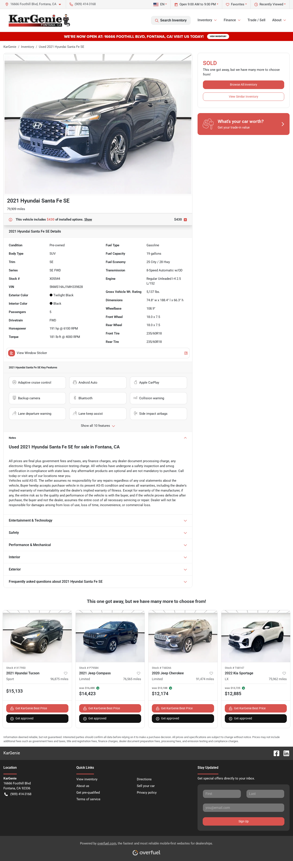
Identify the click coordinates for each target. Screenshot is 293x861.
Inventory (27, 47)
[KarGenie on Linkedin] (285, 753)
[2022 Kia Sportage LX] (255, 636)
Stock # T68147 (234, 667)
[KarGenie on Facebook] (275, 753)
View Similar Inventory (243, 96)
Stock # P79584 (88, 667)
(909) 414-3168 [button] (85, 4)
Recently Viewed (271, 4)
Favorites (237, 4)
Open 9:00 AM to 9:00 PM (198, 4)
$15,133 (14, 691)
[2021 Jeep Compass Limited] (110, 636)
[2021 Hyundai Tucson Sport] (37, 636)
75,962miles (278, 679)
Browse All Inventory (243, 84)
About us (82, 786)
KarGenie (9, 47)
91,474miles (205, 679)
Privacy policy (147, 792)
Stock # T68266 (161, 667)
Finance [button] (230, 20)
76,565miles (132, 679)
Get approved (24, 718)
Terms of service (88, 799)
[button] (34, 4)
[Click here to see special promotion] (146, 36)
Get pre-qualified (88, 792)
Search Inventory (173, 20)
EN (162, 4)
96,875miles (59, 679)
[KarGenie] (39, 20)
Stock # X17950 (16, 667)
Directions (144, 779)
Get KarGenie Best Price (31, 708)
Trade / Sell (256, 20)
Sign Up (244, 821)
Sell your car (146, 786)
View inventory (86, 779)
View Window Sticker (32, 353)
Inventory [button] (205, 20)
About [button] (276, 20)
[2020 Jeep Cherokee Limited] (182, 636)
